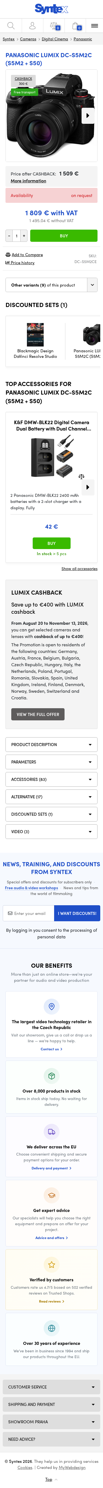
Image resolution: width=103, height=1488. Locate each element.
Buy (64, 236)
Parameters (23, 762)
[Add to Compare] (81, 476)
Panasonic (83, 38)
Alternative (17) (26, 797)
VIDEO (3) (20, 831)
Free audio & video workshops (31, 887)
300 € (23, 81)
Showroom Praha (28, 1422)
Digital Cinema (55, 38)
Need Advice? (21, 1439)
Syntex (9, 38)
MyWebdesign (72, 1467)
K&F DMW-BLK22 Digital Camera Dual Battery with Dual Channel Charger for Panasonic (51, 425)
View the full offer (38, 714)
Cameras (28, 38)
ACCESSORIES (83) (28, 779)
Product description (34, 744)
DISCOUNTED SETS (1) (31, 814)
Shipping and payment (31, 1404)
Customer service (27, 1387)
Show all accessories (80, 568)
